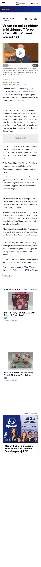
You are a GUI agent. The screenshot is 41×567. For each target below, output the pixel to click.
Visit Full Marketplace (30, 289)
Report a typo (7, 275)
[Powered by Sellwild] (34, 413)
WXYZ (26, 270)
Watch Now (35, 3)
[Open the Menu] (3, 3)
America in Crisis (8, 19)
